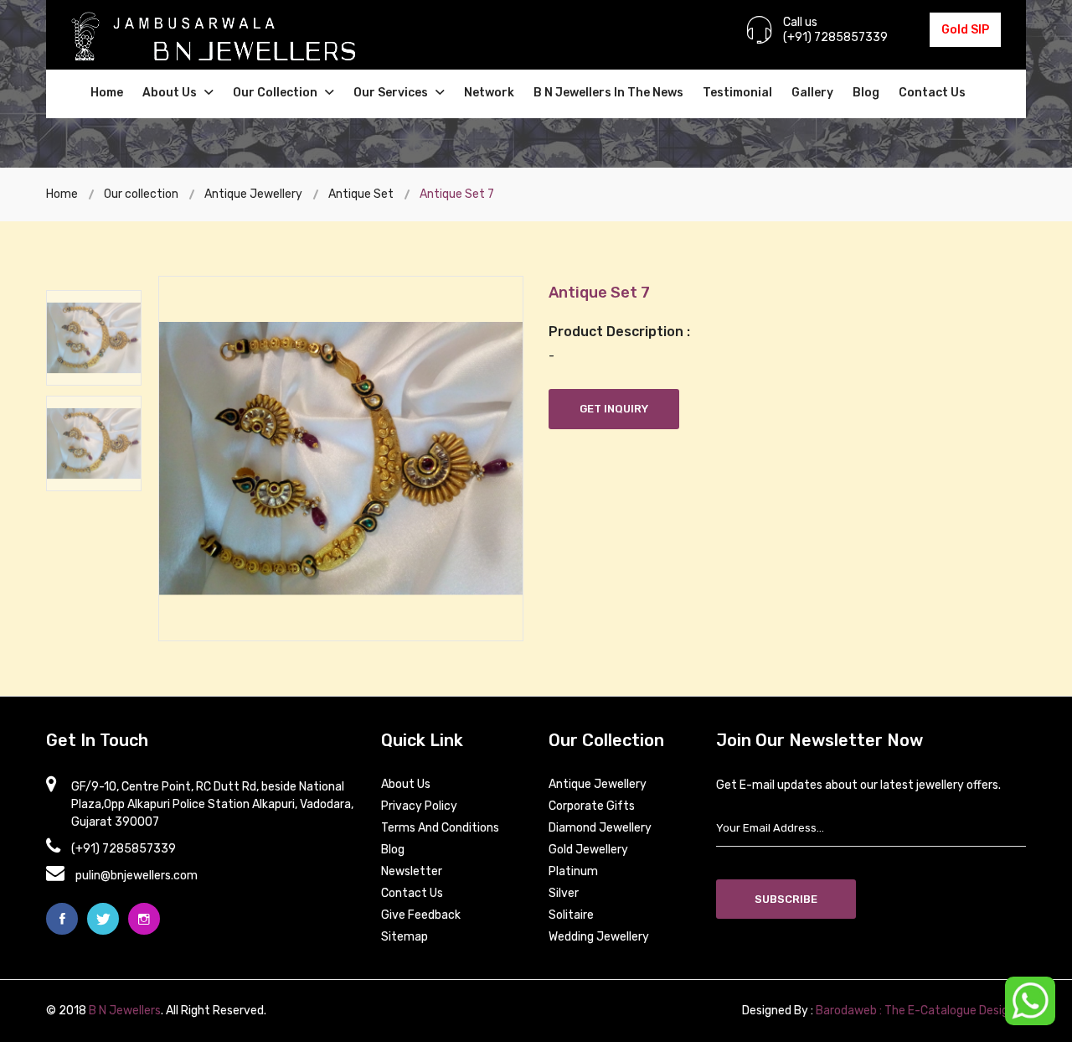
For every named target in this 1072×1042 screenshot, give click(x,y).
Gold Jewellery (588, 849)
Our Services (391, 93)
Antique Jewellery (253, 194)
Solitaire (571, 915)
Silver (564, 893)
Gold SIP (965, 30)
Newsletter (411, 871)
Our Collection (276, 93)
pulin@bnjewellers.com (136, 875)
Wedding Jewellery (599, 937)
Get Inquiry (614, 408)
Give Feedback (421, 915)
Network (489, 93)
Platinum (573, 871)
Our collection (141, 194)
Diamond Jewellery (600, 828)
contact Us (412, 893)
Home (106, 93)
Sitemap (404, 937)
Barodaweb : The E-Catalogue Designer (921, 1010)
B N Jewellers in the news (608, 93)
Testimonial (737, 93)
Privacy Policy (419, 806)
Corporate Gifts (592, 806)
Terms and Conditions (440, 828)
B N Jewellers (125, 1010)
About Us (170, 93)
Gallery (812, 93)
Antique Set (361, 194)
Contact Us (932, 93)
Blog (866, 93)
